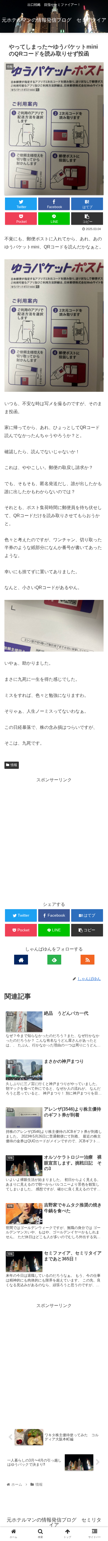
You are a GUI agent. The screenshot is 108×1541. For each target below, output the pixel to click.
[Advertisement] (54, 838)
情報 (14, 765)
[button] (97, 875)
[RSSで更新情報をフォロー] (87, 959)
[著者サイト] (21, 959)
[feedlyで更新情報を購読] (54, 959)
